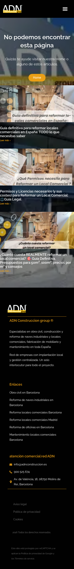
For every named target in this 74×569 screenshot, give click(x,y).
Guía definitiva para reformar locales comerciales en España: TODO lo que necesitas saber (29, 132)
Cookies (18, 519)
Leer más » (5, 140)
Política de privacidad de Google (37, 553)
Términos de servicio (24, 558)
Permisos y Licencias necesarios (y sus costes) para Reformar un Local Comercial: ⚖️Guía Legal (34, 195)
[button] (65, 9)
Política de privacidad (26, 511)
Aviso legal (20, 504)
